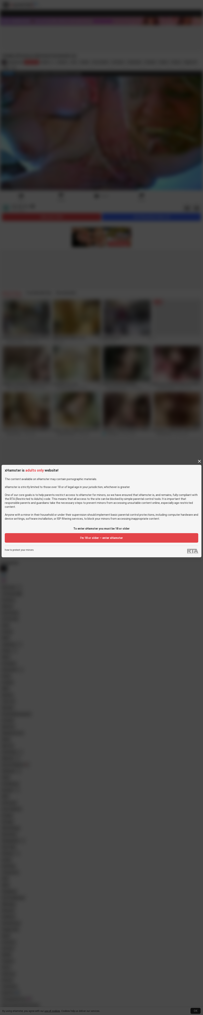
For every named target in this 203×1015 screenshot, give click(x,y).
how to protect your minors (19, 550)
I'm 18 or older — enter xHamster (101, 537)
